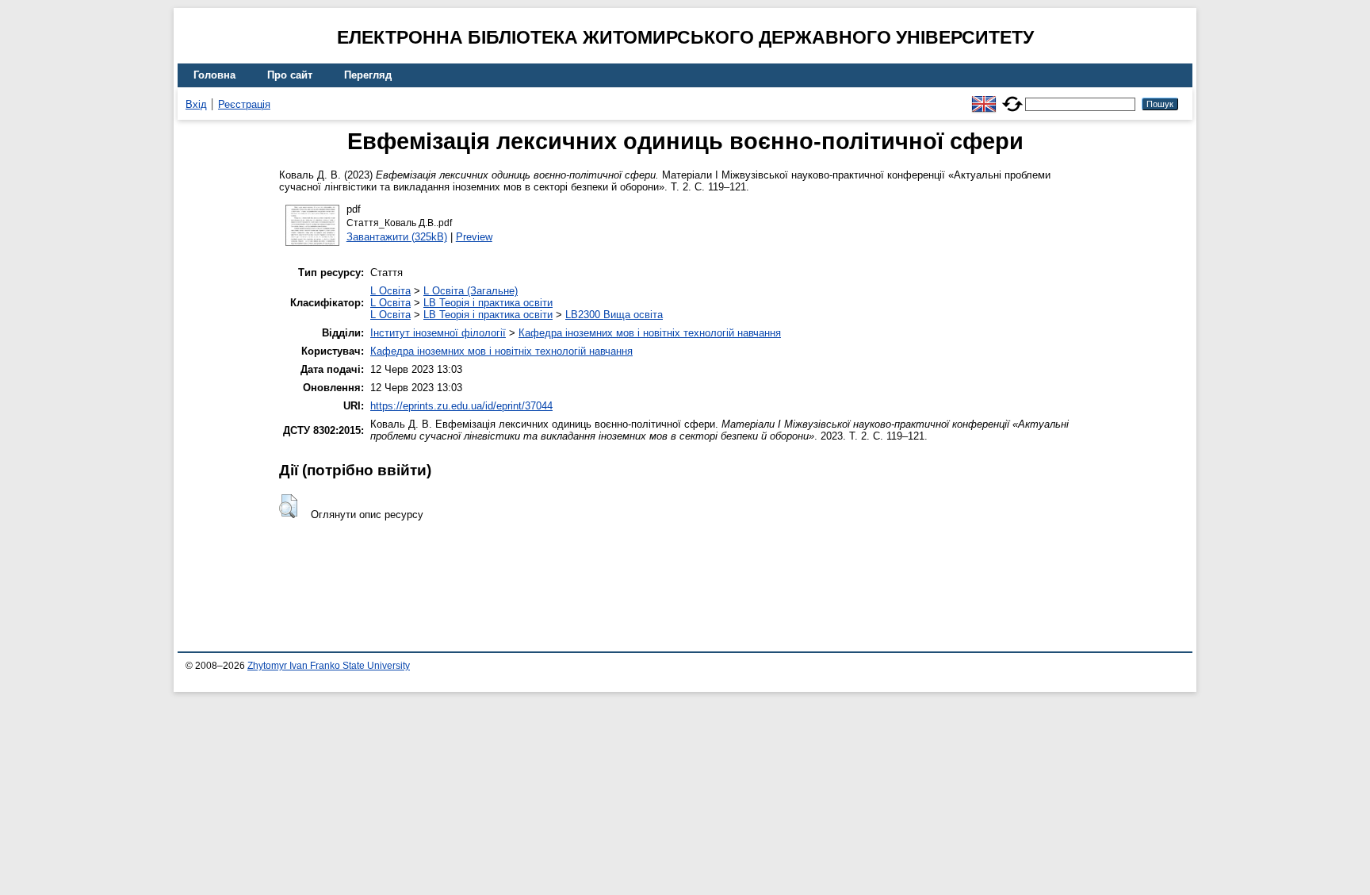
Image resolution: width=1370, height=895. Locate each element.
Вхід (196, 104)
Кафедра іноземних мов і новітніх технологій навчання (650, 333)
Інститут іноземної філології (438, 333)
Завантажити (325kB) (396, 237)
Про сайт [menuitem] (289, 75)
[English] (984, 97)
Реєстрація (244, 104)
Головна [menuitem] (214, 75)
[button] (288, 506)
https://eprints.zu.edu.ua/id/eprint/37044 (461, 406)
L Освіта (390, 291)
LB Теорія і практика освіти (488, 303)
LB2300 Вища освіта (614, 315)
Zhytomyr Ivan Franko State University (328, 665)
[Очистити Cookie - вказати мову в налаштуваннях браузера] (1012, 97)
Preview (474, 237)
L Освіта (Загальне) (470, 291)
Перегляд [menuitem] (368, 75)
